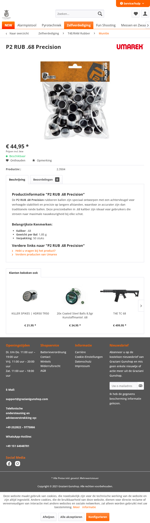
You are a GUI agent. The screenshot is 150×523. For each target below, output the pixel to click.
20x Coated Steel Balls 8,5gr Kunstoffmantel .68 (75, 315)
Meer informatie (84, 507)
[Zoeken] (100, 14)
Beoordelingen (45, 179)
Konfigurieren (97, 517)
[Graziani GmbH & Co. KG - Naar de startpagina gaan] (7, 15)
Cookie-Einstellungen (89, 357)
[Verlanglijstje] (135, 14)
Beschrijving (17, 179)
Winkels (45, 361)
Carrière (80, 352)
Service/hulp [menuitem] (132, 3)
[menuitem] (79, 14)
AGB (43, 371)
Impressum (82, 366)
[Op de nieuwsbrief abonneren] (140, 386)
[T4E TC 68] (119, 296)
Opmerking (44, 160)
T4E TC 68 (119, 313)
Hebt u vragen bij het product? (35, 251)
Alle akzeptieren (71, 517)
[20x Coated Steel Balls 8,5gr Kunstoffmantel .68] (75, 296)
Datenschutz (83, 361)
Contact (45, 357)
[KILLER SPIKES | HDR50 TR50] (30, 296)
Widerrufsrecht (50, 366)
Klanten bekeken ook (23, 273)
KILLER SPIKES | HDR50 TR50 (30, 313)
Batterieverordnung (53, 352)
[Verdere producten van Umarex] (130, 50)
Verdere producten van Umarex (36, 254)
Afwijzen (48, 517)
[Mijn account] (145, 14)
